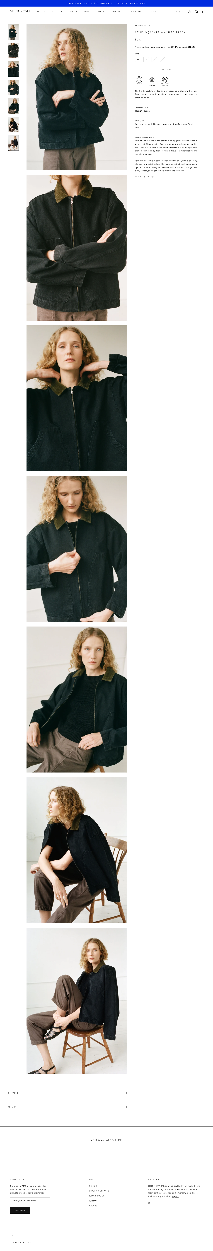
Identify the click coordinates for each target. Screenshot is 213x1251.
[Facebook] (144, 176)
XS (138, 59)
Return (12, 1107)
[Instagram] (149, 1203)
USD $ (177, 11)
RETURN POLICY (96, 1196)
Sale (154, 11)
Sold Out (166, 69)
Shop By (41, 11)
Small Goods (137, 11)
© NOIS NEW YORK (21, 1242)
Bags (87, 11)
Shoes (73, 11)
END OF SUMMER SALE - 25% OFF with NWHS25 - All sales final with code (107, 3)
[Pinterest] (152, 176)
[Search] (196, 11)
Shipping (13, 1093)
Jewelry (101, 11)
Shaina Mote (142, 25)
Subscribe (20, 1210)
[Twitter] (148, 176)
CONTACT (93, 1201)
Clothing (58, 11)
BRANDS (93, 1186)
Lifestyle (117, 11)
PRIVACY (93, 1206)
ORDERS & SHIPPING (99, 1191)
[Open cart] (203, 11)
